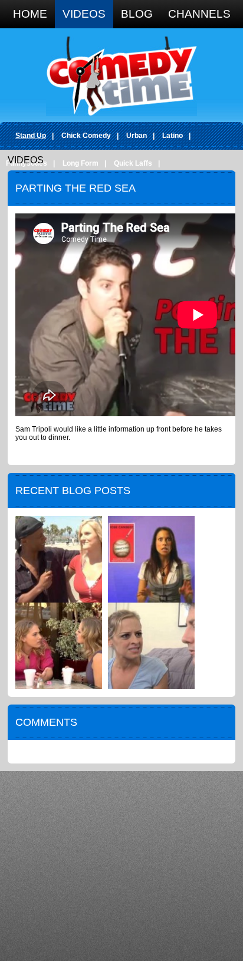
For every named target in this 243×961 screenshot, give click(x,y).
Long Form (80, 163)
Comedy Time (121, 76)
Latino (172, 135)
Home (30, 14)
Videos (84, 14)
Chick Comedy (86, 135)
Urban (136, 135)
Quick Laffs (133, 163)
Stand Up (30, 135)
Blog (137, 14)
